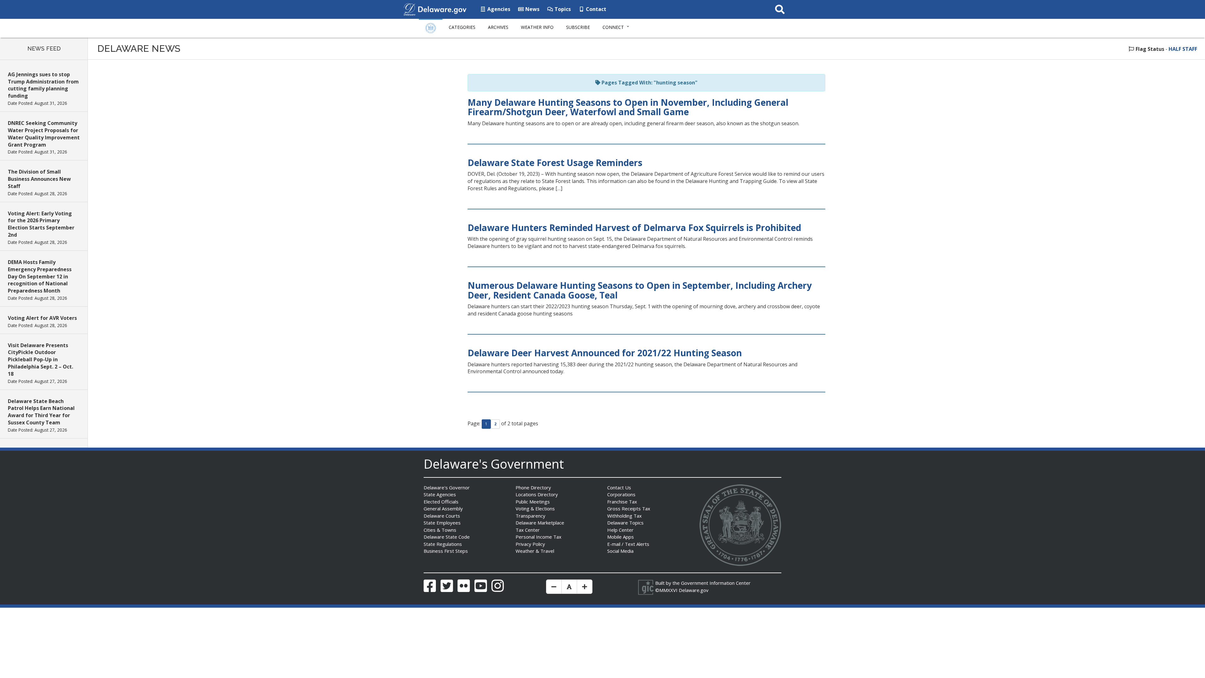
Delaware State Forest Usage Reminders (555, 163)
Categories (462, 27)
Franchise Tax (622, 501)
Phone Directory (533, 487)
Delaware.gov (694, 590)
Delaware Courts (442, 516)
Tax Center (528, 530)
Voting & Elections (535, 508)
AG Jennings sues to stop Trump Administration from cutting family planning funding (43, 85)
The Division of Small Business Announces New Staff (39, 179)
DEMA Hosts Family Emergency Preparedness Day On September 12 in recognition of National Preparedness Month (40, 276)
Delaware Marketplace (540, 522)
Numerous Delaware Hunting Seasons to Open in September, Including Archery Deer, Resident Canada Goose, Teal (640, 290)
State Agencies (440, 494)
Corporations (621, 494)
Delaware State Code (447, 537)
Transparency (530, 516)
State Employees (442, 522)
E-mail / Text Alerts (628, 544)
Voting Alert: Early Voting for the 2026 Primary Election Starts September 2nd (41, 224)
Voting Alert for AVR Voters (42, 318)
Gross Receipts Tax (628, 508)
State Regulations (443, 544)
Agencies (498, 9)
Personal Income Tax (538, 537)
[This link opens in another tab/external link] (409, 8)
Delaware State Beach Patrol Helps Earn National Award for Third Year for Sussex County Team (41, 412)
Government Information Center (716, 583)
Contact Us (619, 487)
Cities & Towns (440, 530)
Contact (595, 9)
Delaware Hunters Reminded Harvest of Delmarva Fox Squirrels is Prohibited (634, 228)
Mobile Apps (620, 537)
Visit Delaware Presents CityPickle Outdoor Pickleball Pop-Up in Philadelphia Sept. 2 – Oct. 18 (40, 359)
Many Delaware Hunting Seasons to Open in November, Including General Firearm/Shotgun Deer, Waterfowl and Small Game (628, 107)
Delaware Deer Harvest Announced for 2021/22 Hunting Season (605, 353)
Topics (562, 9)
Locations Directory (537, 494)
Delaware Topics (625, 522)
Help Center (620, 530)
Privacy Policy (530, 544)
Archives (498, 27)
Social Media (620, 551)
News (531, 9)
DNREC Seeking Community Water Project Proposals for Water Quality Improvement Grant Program (44, 134)
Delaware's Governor (447, 487)
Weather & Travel (535, 551)
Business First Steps (446, 551)
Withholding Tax (624, 516)
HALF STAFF (1183, 49)
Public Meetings (533, 501)
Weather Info (537, 27)
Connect (613, 27)
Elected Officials (441, 501)
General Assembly (443, 508)
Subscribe (578, 27)
